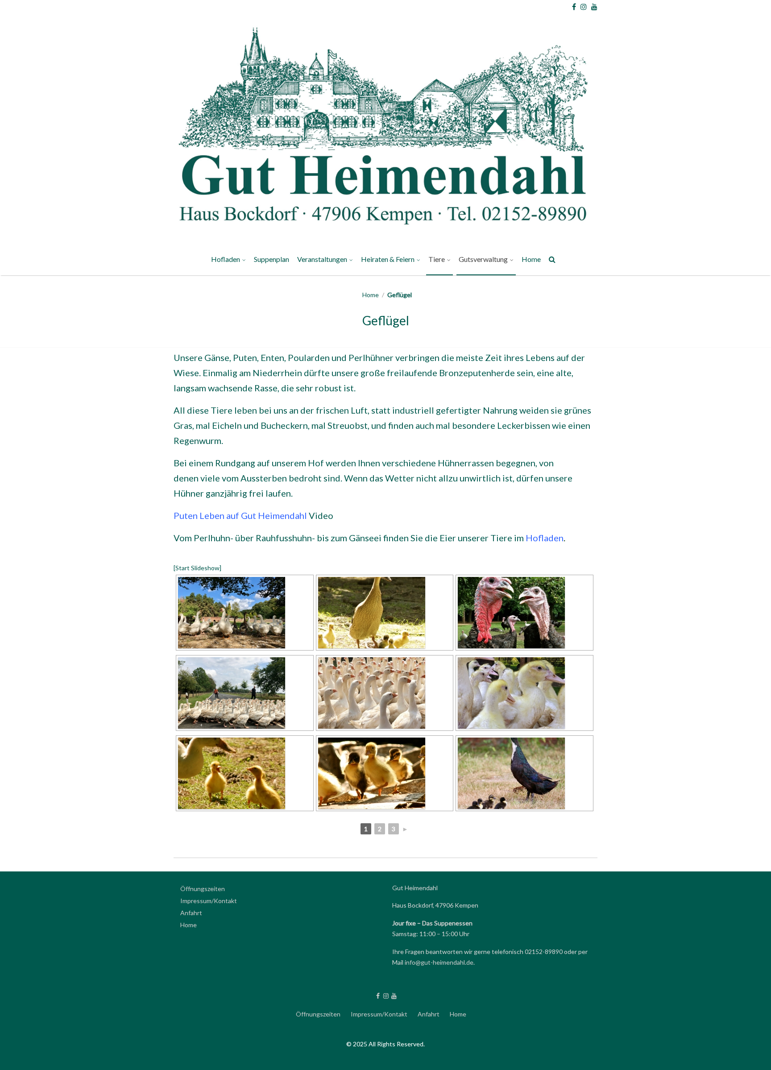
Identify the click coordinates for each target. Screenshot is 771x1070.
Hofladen (225, 259)
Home (531, 259)
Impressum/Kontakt (208, 900)
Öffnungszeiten (202, 888)
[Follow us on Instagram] (583, 6)
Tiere (436, 259)
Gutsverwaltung (483, 259)
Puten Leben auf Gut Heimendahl (240, 515)
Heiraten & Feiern (388, 259)
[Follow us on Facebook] (574, 6)
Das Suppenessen (447, 923)
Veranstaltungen (322, 259)
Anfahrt (191, 913)
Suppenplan (271, 259)
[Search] (553, 260)
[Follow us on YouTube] (594, 6)
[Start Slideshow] (197, 568)
